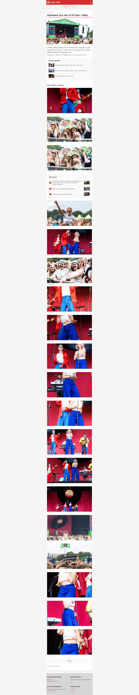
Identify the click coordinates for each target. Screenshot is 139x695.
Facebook (73, 689)
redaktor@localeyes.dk (52, 681)
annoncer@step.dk (51, 690)
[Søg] (91, 2)
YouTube (73, 691)
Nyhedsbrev (66, 6)
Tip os (73, 6)
